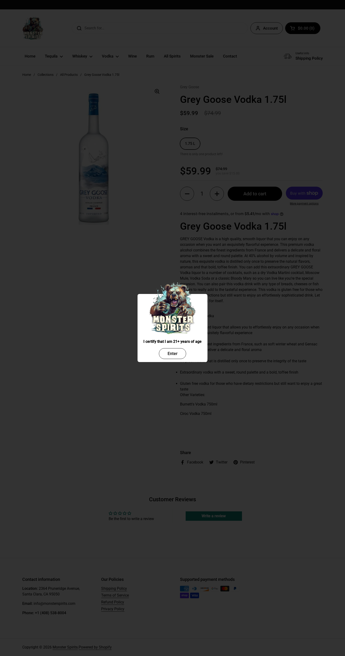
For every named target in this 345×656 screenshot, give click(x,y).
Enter (172, 353)
